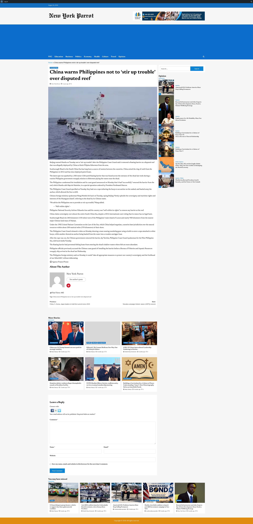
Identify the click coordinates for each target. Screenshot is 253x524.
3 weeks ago (63, 511)
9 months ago (137, 389)
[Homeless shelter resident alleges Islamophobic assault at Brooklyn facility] (66, 369)
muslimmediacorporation (120, 509)
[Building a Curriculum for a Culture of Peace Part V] (166, 149)
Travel (113, 57)
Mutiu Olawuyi (54, 351)
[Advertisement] (126, 39)
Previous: (70, 303)
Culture (105, 57)
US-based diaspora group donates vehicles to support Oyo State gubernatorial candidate (63, 506)
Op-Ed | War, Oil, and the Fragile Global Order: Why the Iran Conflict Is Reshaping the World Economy (188, 165)
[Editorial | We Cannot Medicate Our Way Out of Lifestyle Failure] (102, 333)
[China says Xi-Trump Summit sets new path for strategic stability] (66, 333)
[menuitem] (1, 1)
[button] (52, 410)
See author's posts (76, 279)
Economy (88, 57)
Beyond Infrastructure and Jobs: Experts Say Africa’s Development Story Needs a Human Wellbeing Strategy (188, 103)
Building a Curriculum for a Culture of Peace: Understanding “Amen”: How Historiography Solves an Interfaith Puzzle (138, 385)
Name (52, 447)
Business (69, 57)
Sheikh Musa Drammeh (130, 351)
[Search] (203, 56)
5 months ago (100, 351)
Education (59, 57)
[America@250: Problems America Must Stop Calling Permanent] (166, 87)
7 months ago (63, 387)
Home (50, 62)
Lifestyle (94, 342)
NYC (50, 57)
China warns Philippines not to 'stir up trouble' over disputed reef (72, 297)
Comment (54, 420)
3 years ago (65, 84)
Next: (139, 303)
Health (97, 57)
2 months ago (100, 511)
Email (106, 447)
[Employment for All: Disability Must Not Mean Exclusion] (166, 118)
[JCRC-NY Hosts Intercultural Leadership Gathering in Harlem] (139, 333)
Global (177, 161)
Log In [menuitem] (6, 1)
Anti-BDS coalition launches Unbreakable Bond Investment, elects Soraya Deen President (94, 506)
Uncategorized (54, 67)
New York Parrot (55, 84)
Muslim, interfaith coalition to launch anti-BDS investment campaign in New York (157, 506)
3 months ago (63, 351)
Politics (78, 57)
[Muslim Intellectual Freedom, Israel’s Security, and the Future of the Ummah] (166, 180)
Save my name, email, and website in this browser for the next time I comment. (80, 464)
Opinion (121, 57)
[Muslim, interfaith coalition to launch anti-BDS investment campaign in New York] (158, 493)
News (89, 500)
